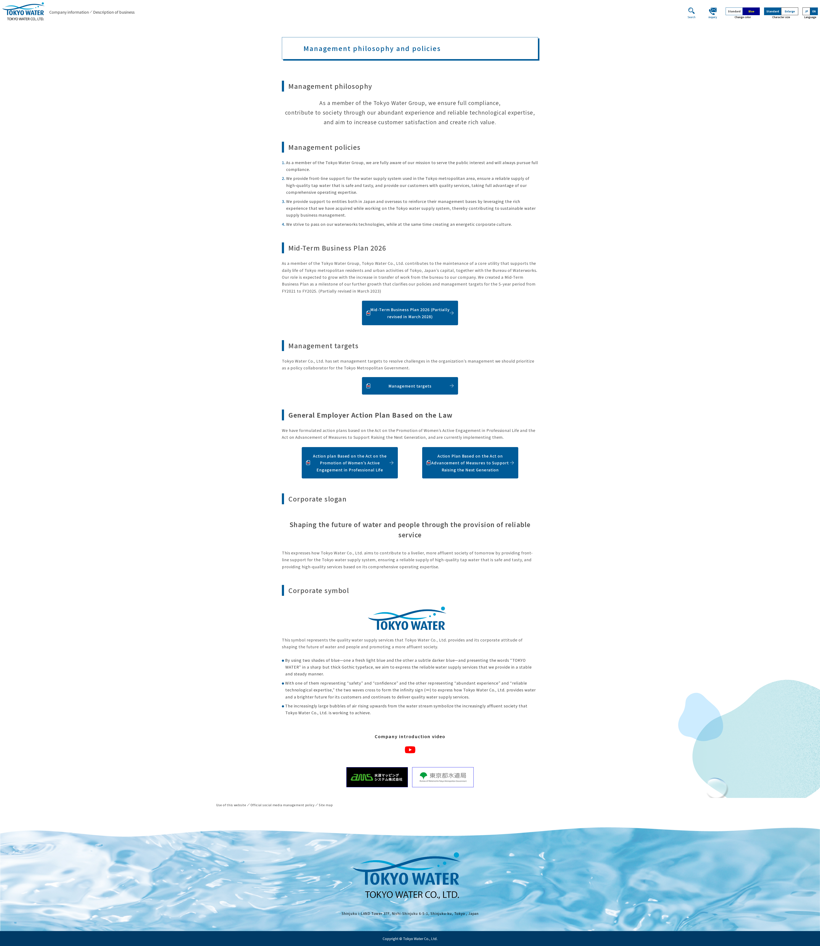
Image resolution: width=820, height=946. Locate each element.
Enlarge (790, 11)
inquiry (713, 17)
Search (692, 17)
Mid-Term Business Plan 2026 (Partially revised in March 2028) (410, 313)
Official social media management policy (282, 805)
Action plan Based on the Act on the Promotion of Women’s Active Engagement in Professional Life (350, 462)
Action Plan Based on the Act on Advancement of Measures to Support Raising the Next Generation (470, 462)
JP (806, 11)
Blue (751, 11)
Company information (69, 12)
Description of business (114, 12)
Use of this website (231, 805)
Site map (326, 805)
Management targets (409, 386)
